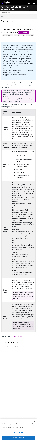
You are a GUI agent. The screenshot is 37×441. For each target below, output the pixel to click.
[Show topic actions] (34, 21)
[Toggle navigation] (34, 2)
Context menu (19, 336)
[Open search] (29, 2)
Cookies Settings (18, 432)
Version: (3, 26)
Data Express (8, 35)
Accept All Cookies (18, 437)
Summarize (24, 32)
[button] (18, 17)
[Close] (35, 421)
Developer (30, 35)
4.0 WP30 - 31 (20, 35)
